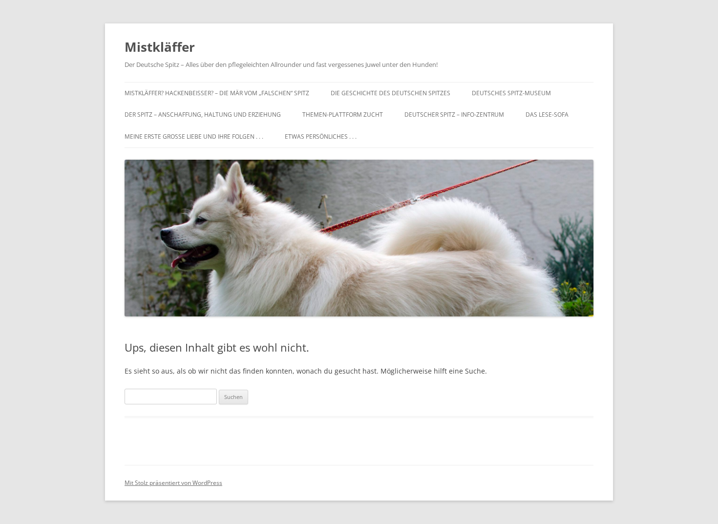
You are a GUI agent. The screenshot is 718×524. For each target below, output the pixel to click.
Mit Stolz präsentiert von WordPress (173, 483)
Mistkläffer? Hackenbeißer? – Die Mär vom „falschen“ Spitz (217, 93)
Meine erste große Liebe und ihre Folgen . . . (194, 136)
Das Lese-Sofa (547, 114)
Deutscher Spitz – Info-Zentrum (454, 114)
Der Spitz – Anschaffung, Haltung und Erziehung (203, 114)
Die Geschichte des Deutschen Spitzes (390, 93)
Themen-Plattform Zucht (342, 114)
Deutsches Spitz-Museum (511, 93)
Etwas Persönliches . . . (321, 136)
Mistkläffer (160, 47)
